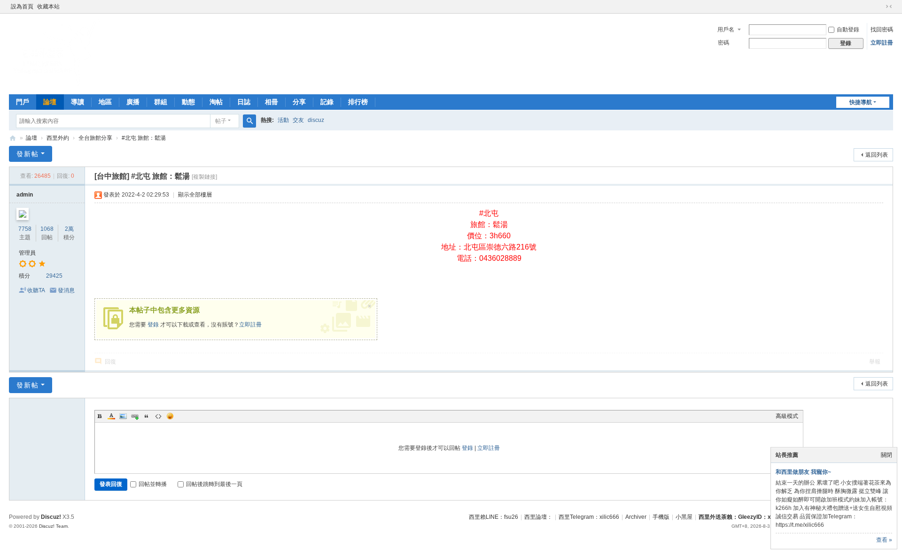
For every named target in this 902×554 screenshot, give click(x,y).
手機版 (661, 517)
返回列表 (876, 155)
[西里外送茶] (56, 84)
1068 (47, 229)
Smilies (170, 416)
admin (24, 194)
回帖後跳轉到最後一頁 (214, 484)
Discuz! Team (53, 526)
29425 (54, 276)
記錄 (327, 102)
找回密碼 (882, 29)
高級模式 (787, 416)
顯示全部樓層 (195, 194)
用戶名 (725, 29)
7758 (24, 229)
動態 (188, 102)
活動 (283, 120)
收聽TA (36, 290)
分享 (299, 102)
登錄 (153, 324)
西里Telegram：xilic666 (589, 517)
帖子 (220, 121)
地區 (105, 102)
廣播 (133, 102)
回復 (110, 361)
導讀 (77, 102)
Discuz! (51, 517)
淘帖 (216, 102)
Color (111, 416)
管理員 (27, 253)
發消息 (66, 290)
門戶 (22, 102)
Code (158, 416)
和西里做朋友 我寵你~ (803, 472)
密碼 (723, 42)
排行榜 (358, 102)
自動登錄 (848, 29)
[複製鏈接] (204, 177)
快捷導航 (860, 102)
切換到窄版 (889, 6)
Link (135, 416)
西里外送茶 (12, 138)
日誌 (243, 102)
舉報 (874, 361)
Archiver (635, 517)
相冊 (271, 102)
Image (123, 416)
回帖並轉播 (153, 484)
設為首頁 (22, 6)
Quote (146, 416)
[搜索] (249, 121)
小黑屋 (684, 517)
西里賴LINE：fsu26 (493, 517)
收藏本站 (48, 6)
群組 (160, 102)
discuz (316, 120)
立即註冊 (882, 42)
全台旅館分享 (95, 138)
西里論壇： (538, 517)
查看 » (884, 540)
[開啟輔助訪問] (880, 6)
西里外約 (58, 138)
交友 (298, 120)
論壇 (49, 102)
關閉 (886, 455)
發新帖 (27, 154)
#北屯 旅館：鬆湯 (144, 138)
